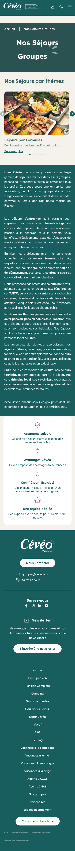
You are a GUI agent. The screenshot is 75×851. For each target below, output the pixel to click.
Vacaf (38, 724)
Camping (37, 693)
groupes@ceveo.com (36, 574)
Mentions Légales (20, 832)
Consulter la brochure (38, 821)
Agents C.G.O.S (37, 778)
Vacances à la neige (37, 771)
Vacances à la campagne (37, 747)
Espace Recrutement (37, 809)
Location (38, 670)
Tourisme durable (37, 701)
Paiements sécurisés (41, 832)
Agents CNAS (38, 786)
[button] (30, 154)
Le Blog (37, 740)
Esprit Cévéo (37, 716)
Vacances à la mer (37, 755)
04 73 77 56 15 (31, 580)
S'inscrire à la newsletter (37, 648)
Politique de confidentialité (16, 840)
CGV (6, 832)
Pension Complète (37, 685)
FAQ (37, 732)
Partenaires (37, 802)
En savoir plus (13, 151)
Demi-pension (37, 678)
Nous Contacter (37, 563)
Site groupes (37, 794)
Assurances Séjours (37, 709)
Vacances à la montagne (37, 763)
